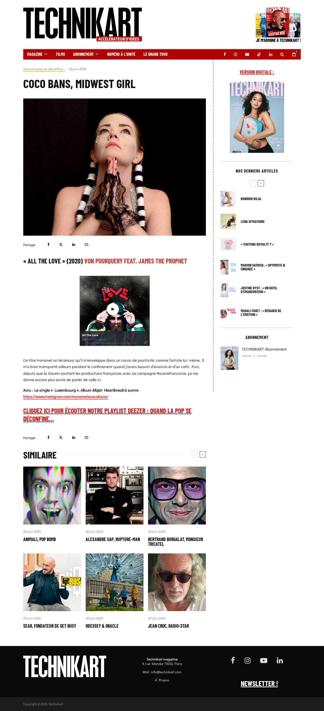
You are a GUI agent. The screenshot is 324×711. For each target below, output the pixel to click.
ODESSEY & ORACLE (102, 625)
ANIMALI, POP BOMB (39, 539)
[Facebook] (225, 54)
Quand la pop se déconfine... (44, 69)
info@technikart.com (166, 671)
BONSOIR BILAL (251, 199)
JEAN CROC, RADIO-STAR (168, 625)
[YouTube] (247, 54)
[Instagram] (235, 54)
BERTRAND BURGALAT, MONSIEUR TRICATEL (175, 541)
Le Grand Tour (155, 54)
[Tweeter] (61, 244)
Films (60, 54)
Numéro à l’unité (121, 54)
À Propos (162, 680)
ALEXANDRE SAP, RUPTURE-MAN (113, 539)
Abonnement (83, 54)
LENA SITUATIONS (252, 221)
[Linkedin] (270, 54)
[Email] (86, 244)
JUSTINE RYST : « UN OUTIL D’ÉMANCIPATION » (259, 290)
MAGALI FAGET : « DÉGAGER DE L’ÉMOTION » (261, 312)
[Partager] (48, 244)
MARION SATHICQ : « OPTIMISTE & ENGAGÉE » (263, 267)
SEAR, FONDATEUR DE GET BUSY (49, 625)
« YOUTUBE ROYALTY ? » (257, 244)
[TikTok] (259, 54)
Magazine (34, 54)
